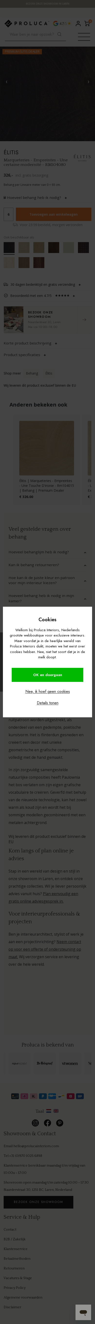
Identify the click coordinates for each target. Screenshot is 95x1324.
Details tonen (47, 703)
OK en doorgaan (47, 675)
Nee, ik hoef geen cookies (47, 691)
